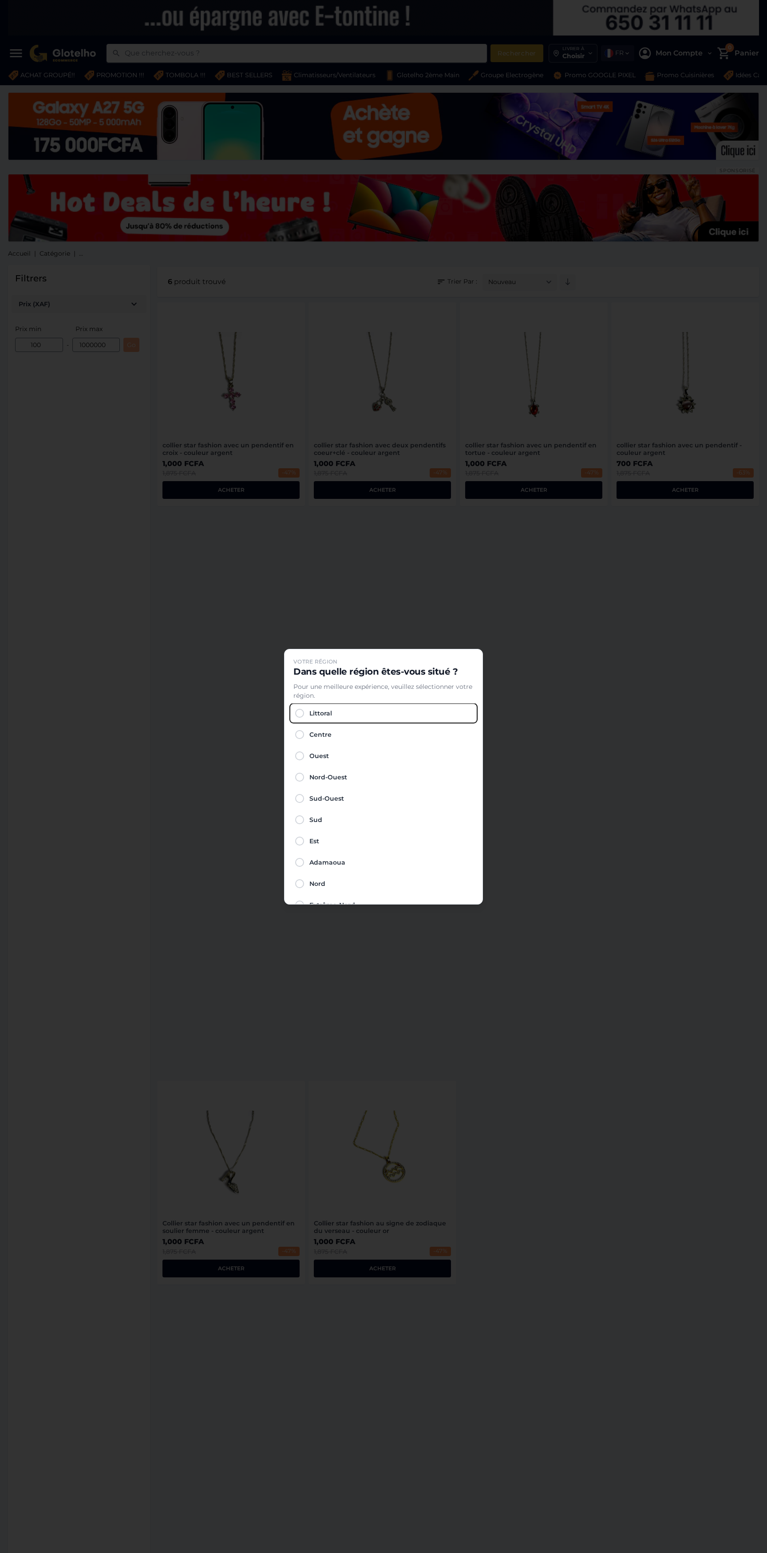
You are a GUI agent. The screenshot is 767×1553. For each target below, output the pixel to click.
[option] (383, 713)
